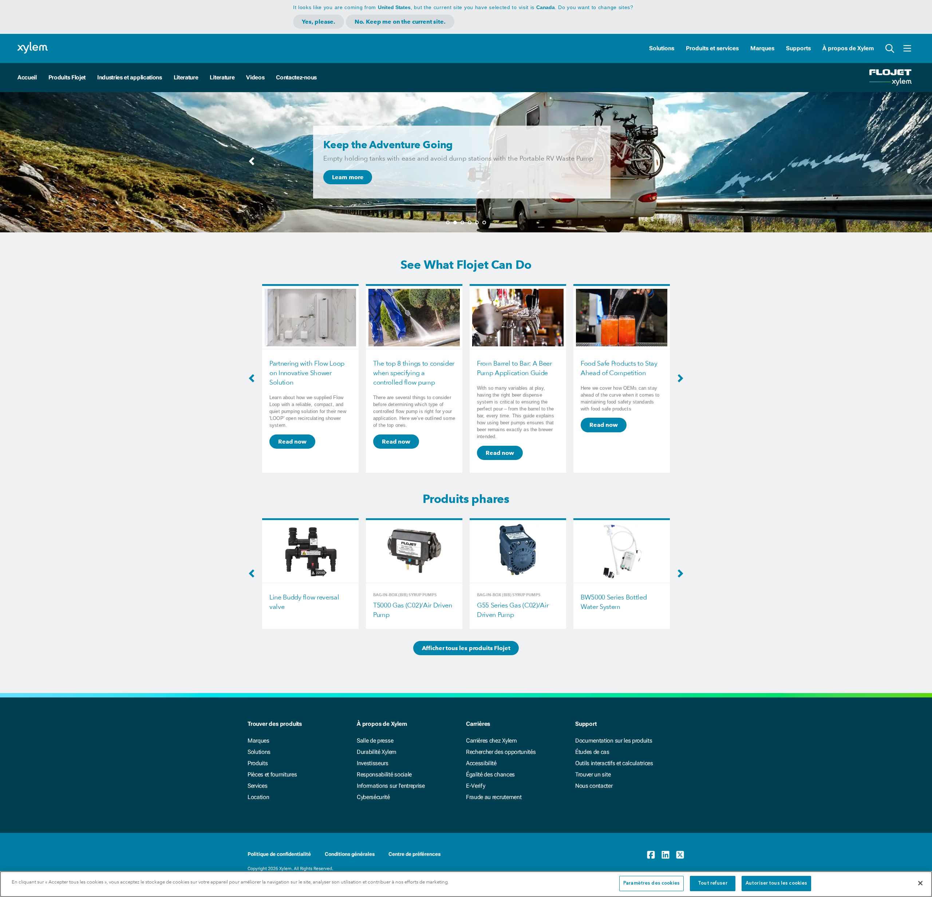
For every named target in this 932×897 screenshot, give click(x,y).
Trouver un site (593, 774)
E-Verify (475, 785)
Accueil (27, 77)
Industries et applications (129, 77)
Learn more (347, 177)
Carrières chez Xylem (491, 740)
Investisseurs (372, 763)
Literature (186, 77)
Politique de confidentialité (279, 854)
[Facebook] (651, 854)
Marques (762, 48)
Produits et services (712, 48)
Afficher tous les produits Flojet (466, 648)
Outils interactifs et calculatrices (614, 763)
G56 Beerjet (598, 597)
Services (257, 785)
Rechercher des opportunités (501, 751)
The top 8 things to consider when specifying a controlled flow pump (310, 372)
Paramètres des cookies (651, 883)
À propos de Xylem (848, 48)
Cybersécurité (373, 797)
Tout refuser (712, 883)
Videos (255, 77)
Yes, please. (318, 21)
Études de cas (592, 751)
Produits (258, 763)
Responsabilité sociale (384, 774)
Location (258, 797)
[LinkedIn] (665, 854)
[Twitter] (680, 854)
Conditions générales (350, 854)
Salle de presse (375, 740)
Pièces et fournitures (272, 774)
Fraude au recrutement (493, 797)
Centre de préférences (414, 854)
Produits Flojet (67, 77)
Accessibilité (481, 763)
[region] (466, 884)
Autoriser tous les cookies (776, 883)
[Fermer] (920, 883)
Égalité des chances (490, 774)
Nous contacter (594, 785)
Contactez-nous (296, 77)
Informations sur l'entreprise (391, 785)
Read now (292, 441)
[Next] (680, 163)
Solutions (661, 48)
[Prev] (252, 163)
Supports (798, 48)
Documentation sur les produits (613, 740)
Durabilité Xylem (376, 751)
